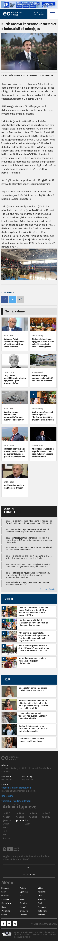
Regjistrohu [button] (29, 875)
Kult (21, 896)
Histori (22, 907)
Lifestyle (5, 896)
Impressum (7, 796)
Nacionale (42, 892)
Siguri (22, 899)
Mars (5, 827)
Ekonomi (5, 888)
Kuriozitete (6, 903)
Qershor (7, 838)
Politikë (23, 888)
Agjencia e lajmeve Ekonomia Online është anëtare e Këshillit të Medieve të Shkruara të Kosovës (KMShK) (35, 934)
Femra (4, 915)
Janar (5, 820)
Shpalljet (23, 915)
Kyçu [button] (29, 867)
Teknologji (42, 911)
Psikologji (5, 911)
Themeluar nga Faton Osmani (16, 801)
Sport (3, 892)
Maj (4, 834)
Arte (40, 896)
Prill (5, 831)
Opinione (24, 892)
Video (40, 888)
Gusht (27, 824)
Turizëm (23, 903)
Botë (40, 903)
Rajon (3, 907)
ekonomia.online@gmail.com (16, 788)
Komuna (5, 899)
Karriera (41, 915)
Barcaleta (42, 907)
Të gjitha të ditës (46, 589)
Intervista (24, 911)
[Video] (43, 404)
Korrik (27, 820)
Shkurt (6, 824)
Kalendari (42, 899)
